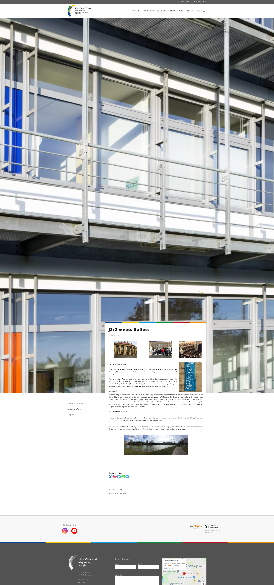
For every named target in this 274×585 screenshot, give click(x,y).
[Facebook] (110, 476)
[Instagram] (115, 476)
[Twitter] (119, 476)
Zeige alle (71, 415)
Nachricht (118, 575)
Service (190, 11)
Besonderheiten (177, 11)
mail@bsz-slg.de (200, 2)
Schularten (149, 11)
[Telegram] (127, 476)
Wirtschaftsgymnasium (117, 493)
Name (117, 564)
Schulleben (162, 11)
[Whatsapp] (123, 476)
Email (141, 564)
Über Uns (136, 11)
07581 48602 (185, 2)
